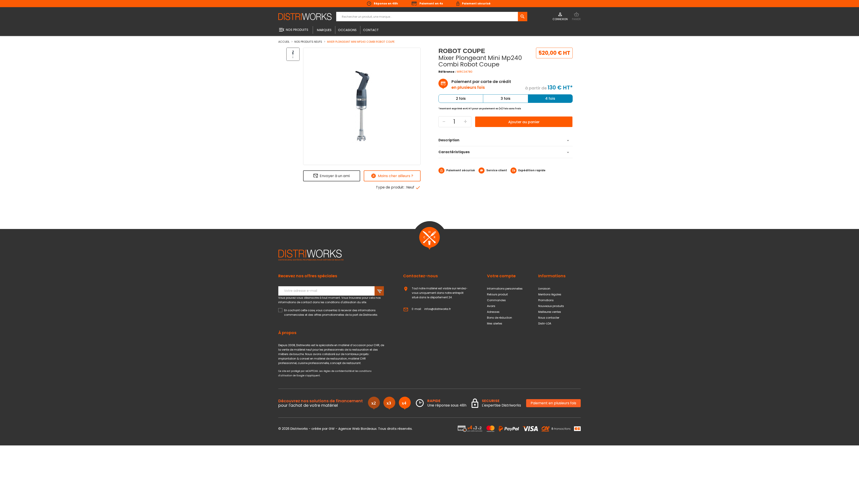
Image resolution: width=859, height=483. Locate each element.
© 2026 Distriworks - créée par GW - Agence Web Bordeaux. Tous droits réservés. (345, 428)
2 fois (461, 98)
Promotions (546, 300)
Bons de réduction (499, 318)
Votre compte (501, 276)
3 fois (505, 98)
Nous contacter (548, 318)
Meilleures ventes (549, 312)
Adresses (493, 312)
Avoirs (491, 306)
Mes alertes (494, 323)
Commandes (496, 300)
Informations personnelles (505, 288)
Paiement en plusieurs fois (553, 403)
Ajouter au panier (524, 122)
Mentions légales (549, 294)
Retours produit (497, 294)
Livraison (544, 288)
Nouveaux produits (551, 306)
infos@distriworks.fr (437, 309)
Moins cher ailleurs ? (395, 175)
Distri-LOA (544, 323)
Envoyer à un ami (335, 175)
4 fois (550, 98)
